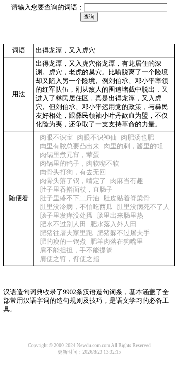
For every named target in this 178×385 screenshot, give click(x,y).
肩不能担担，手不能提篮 (76, 250)
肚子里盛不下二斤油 (69, 198)
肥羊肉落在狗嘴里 (116, 241)
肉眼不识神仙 (97, 137)
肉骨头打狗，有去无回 (73, 172)
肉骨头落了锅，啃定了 (73, 180)
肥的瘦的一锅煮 (63, 241)
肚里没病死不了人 (143, 206)
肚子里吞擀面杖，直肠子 (76, 189)
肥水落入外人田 (113, 224)
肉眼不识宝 (56, 137)
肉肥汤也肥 (137, 137)
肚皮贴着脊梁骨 (126, 198)
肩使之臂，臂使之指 (69, 258)
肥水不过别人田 (63, 224)
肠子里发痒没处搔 (66, 215)
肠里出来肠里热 (120, 215)
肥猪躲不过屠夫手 (123, 232)
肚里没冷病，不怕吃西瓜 (76, 206)
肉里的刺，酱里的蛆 (133, 146)
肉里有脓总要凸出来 (69, 146)
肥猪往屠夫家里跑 (66, 232)
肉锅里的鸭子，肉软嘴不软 (79, 163)
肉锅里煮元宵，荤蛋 (69, 154)
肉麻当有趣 (126, 180)
